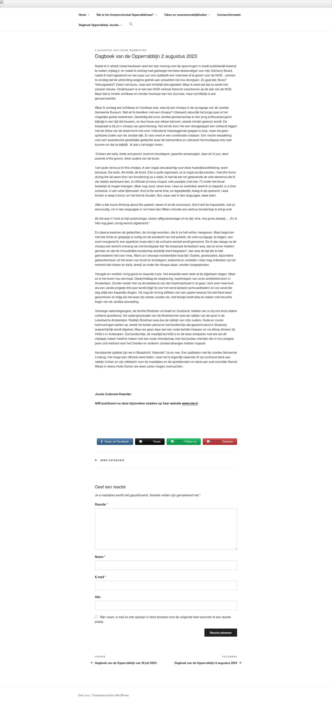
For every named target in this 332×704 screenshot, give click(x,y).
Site (97, 597)
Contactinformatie (229, 15)
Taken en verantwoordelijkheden (185, 15)
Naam (100, 556)
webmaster (138, 50)
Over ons (83, 695)
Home (82, 15)
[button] (131, 24)
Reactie (101, 504)
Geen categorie (112, 460)
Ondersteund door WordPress (110, 695)
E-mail (100, 577)
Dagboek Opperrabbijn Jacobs (99, 25)
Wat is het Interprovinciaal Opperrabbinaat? (125, 15)
